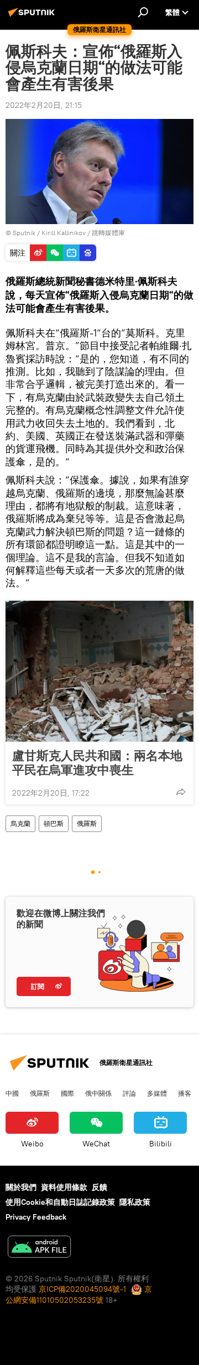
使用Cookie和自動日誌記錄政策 (60, 1202)
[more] (181, 792)
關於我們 (21, 1187)
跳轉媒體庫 (108, 233)
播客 (184, 1093)
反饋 (99, 1187)
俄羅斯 (87, 823)
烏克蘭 (20, 823)
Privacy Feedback (36, 1217)
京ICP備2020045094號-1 (82, 1289)
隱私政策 (134, 1202)
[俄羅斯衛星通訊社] (33, 16)
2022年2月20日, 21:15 (44, 105)
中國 (12, 1093)
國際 (67, 1093)
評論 (129, 1093)
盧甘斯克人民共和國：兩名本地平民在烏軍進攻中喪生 (97, 762)
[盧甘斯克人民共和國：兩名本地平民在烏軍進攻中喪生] (99, 671)
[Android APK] (39, 1248)
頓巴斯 (54, 823)
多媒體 (157, 1093)
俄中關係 (98, 1093)
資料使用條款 (64, 1187)
